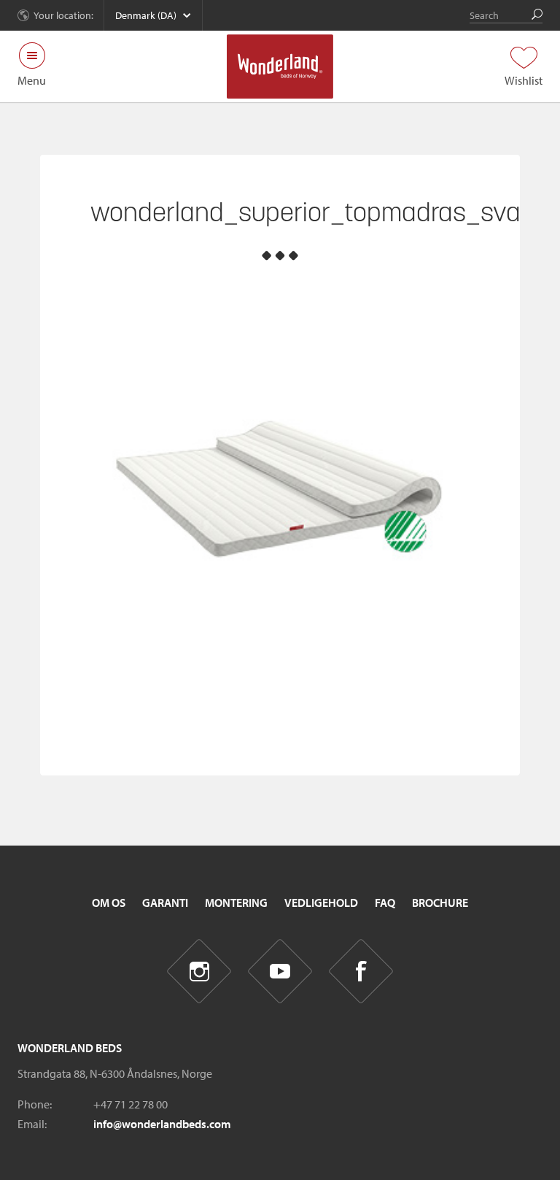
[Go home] (280, 66)
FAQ (385, 902)
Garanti (165, 902)
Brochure (440, 902)
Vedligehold (321, 902)
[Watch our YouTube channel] (280, 971)
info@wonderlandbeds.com (162, 1123)
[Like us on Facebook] (361, 971)
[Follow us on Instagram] (199, 971)
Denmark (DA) (145, 15)
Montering (236, 902)
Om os (108, 902)
